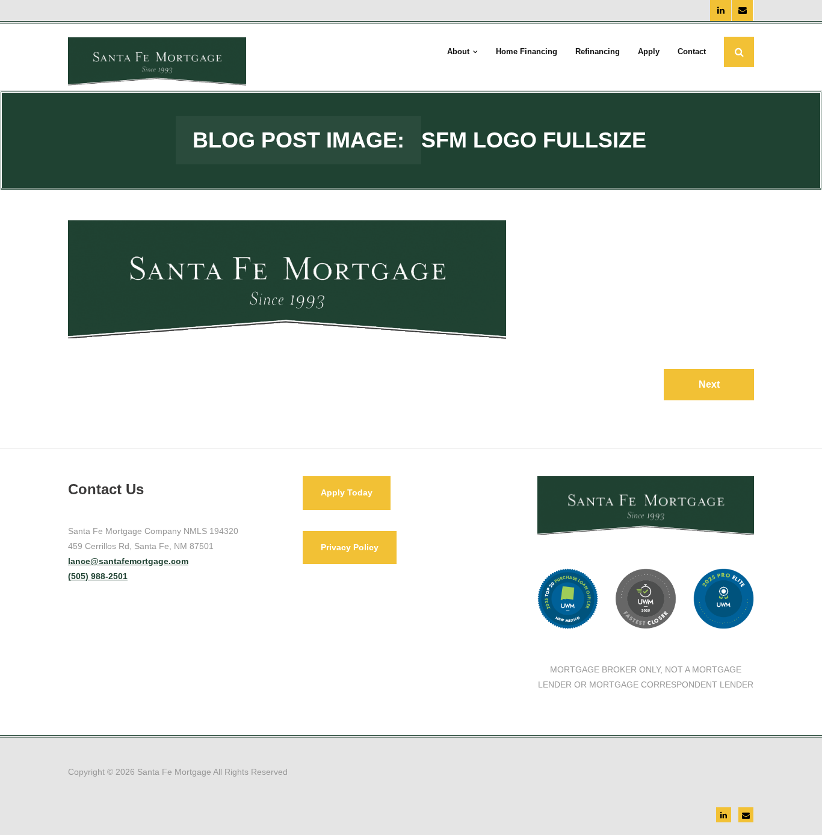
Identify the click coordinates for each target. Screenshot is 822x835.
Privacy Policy (350, 547)
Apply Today (346, 492)
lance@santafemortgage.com (128, 561)
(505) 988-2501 (98, 576)
